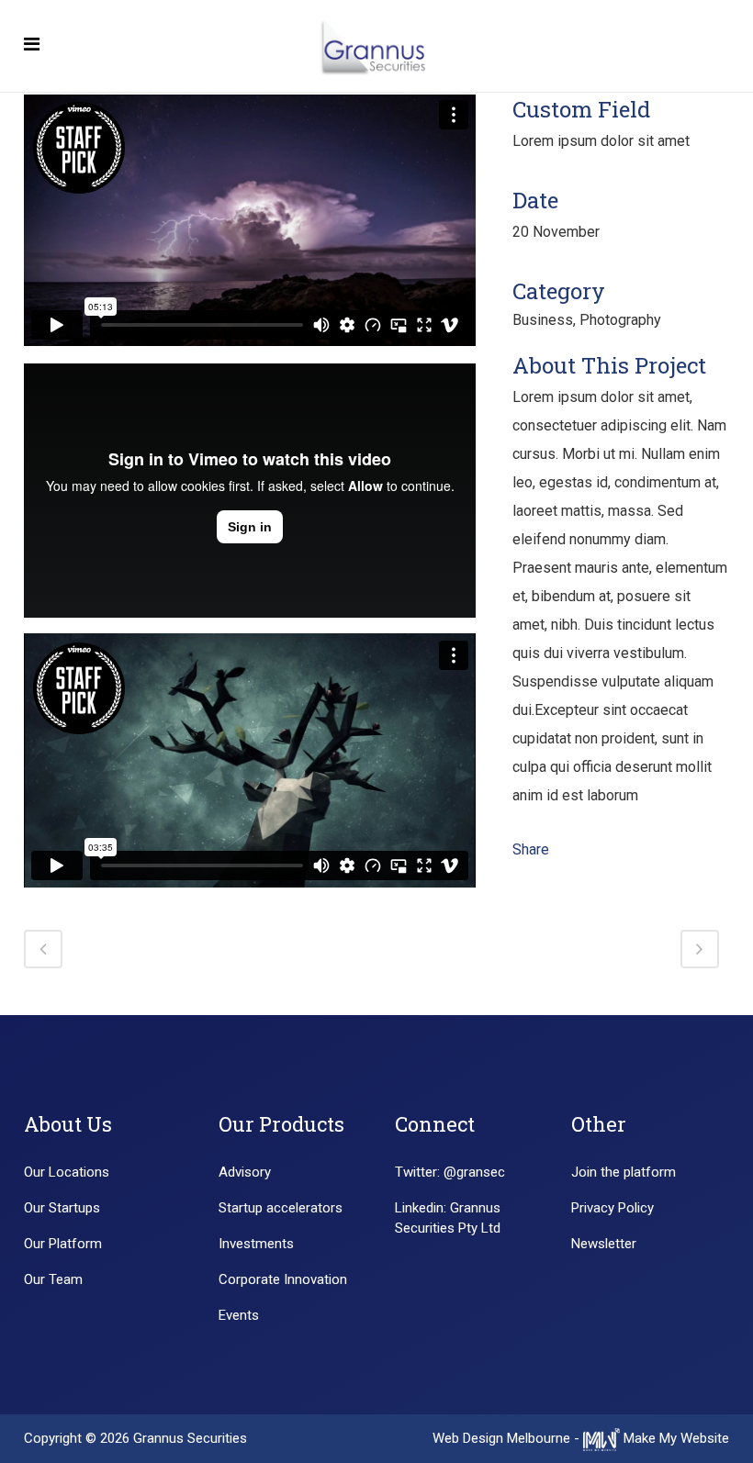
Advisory (245, 1172)
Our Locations (66, 1172)
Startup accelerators (281, 1208)
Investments (256, 1243)
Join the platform (623, 1172)
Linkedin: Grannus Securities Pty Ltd (447, 1218)
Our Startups (62, 1208)
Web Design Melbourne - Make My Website (581, 1438)
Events (239, 1315)
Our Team (53, 1279)
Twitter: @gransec (450, 1172)
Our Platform (63, 1243)
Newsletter (603, 1243)
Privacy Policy (612, 1208)
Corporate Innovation (283, 1279)
